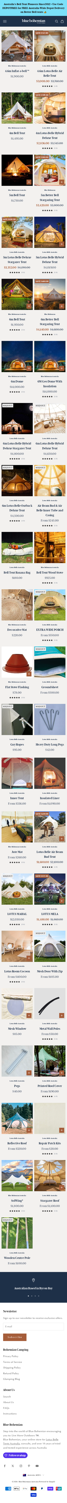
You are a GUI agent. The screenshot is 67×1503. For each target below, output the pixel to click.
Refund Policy (11, 1373)
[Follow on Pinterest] (29, 1465)
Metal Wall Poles (50, 1028)
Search (7, 1397)
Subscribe (15, 1337)
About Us (8, 1402)
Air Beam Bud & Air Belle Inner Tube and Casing (49, 510)
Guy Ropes (17, 744)
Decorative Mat (17, 630)
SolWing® (17, 1200)
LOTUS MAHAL (17, 914)
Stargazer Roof (49, 1200)
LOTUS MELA (49, 914)
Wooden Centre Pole (17, 1258)
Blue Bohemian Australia (17, 66)
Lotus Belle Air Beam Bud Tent (50, 854)
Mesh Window (17, 1028)
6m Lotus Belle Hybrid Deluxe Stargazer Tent (17, 445)
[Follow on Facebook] (4, 1465)
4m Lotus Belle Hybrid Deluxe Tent (50, 135)
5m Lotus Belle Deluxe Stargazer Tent (17, 259)
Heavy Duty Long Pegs (50, 744)
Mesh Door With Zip (50, 971)
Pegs (17, 1086)
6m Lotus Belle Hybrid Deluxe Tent (50, 445)
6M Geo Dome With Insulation (50, 383)
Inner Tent (17, 798)
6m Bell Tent (17, 319)
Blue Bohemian (49, 190)
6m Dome (17, 381)
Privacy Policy (10, 1356)
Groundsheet (49, 687)
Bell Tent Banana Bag (17, 572)
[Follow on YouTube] (37, 1465)
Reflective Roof (17, 1143)
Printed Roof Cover (50, 1086)
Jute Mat (17, 852)
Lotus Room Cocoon (17, 971)
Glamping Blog (11, 1379)
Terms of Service (12, 1362)
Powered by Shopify (47, 1482)
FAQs (6, 1408)
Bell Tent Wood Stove (49, 572)
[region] (33, 1284)
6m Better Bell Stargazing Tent (50, 321)
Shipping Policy (12, 1368)
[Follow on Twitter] (12, 1465)
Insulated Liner (50, 798)
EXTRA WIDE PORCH (49, 630)
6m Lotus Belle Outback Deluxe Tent (17, 508)
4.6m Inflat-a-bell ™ (17, 71)
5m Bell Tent (17, 195)
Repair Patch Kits (50, 1143)
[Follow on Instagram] (20, 1465)
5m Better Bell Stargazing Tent (50, 197)
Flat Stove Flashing (17, 687)
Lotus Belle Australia (49, 66)
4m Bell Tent (17, 133)
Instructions (10, 1414)
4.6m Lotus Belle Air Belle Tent (49, 73)
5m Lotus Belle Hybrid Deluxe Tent (50, 259)
